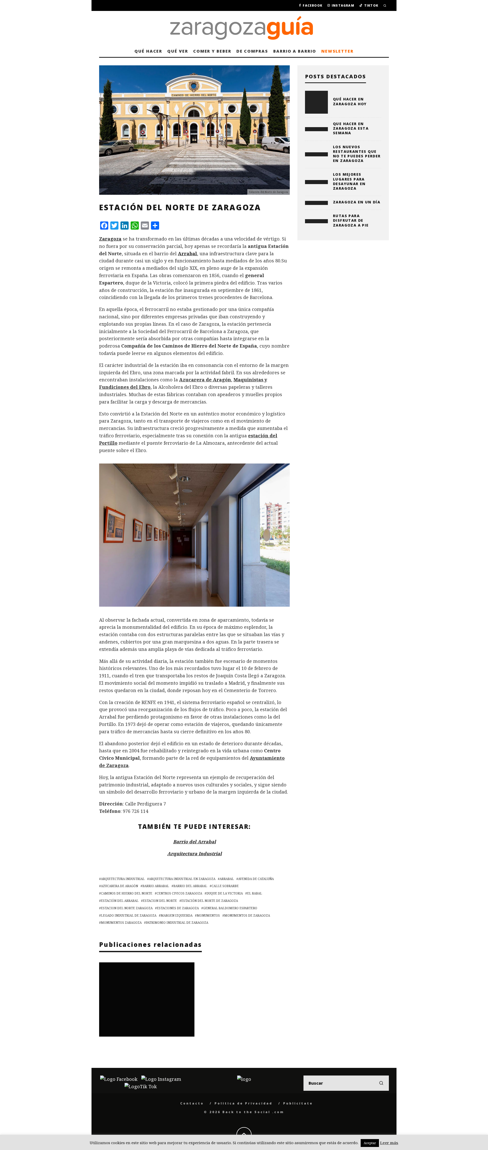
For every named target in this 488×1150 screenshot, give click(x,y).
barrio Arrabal (155, 886)
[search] (381, 1083)
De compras (252, 51)
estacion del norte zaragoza (126, 908)
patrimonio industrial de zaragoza (177, 922)
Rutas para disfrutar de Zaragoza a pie (351, 220)
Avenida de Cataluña (256, 879)
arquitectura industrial (123, 879)
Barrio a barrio (294, 51)
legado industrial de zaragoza (128, 915)
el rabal (254, 893)
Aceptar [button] (370, 1143)
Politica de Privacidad (243, 1103)
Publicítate (298, 1103)
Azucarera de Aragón (205, 380)
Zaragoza (110, 239)
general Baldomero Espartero (230, 908)
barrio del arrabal (190, 886)
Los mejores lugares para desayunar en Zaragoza (349, 181)
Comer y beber (212, 51)
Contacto (192, 1103)
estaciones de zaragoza (178, 908)
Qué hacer (148, 51)
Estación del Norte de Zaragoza (209, 901)
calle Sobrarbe (225, 886)
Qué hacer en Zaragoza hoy (350, 101)
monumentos (208, 915)
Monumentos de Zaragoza (247, 915)
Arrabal (187, 253)
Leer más (389, 1142)
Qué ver (177, 51)
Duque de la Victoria (224, 893)
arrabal (227, 879)
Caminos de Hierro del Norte (126, 893)
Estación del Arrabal (120, 901)
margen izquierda (176, 915)
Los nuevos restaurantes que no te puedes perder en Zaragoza (357, 153)
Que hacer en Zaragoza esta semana (351, 128)
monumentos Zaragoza (121, 922)
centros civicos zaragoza (179, 893)
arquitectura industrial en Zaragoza (182, 879)
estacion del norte (160, 901)
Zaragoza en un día (356, 202)
